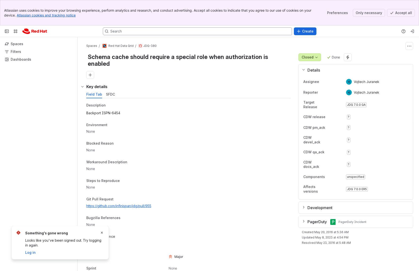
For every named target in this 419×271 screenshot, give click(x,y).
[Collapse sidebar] (7, 31)
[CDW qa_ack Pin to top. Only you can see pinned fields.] (335, 152)
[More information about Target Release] (332, 105)
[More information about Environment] (112, 125)
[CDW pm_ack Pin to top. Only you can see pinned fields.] (336, 128)
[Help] (403, 31)
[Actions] (409, 46)
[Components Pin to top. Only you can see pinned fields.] (336, 177)
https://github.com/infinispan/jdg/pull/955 (118, 206)
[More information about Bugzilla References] (125, 218)
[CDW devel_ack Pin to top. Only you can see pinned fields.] (338, 140)
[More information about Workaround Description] (132, 162)
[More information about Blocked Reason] (119, 144)
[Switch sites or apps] (15, 31)
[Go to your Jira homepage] (34, 31)
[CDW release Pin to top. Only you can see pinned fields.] (336, 117)
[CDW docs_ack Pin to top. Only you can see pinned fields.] (338, 164)
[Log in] (412, 31)
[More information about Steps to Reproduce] (125, 181)
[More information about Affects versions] (332, 189)
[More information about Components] (330, 177)
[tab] (94, 94)
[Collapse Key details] (82, 87)
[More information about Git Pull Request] (118, 200)
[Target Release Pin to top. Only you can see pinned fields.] (338, 105)
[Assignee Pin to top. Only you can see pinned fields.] (323, 82)
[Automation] (348, 57)
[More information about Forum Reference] (120, 237)
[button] (354, 70)
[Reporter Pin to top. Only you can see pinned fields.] (322, 92)
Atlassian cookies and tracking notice (46, 15)
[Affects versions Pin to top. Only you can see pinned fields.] (338, 189)
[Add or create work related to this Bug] (90, 75)
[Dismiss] (102, 233)
